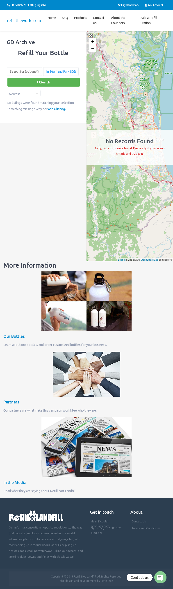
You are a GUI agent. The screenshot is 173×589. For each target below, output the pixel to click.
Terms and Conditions (146, 528)
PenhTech (107, 580)
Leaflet (121, 259)
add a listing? (57, 109)
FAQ (65, 18)
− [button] (92, 48)
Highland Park (130, 5)
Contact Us (98, 20)
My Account (156, 5)
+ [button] (92, 41)
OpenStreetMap (149, 259)
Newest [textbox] (14, 94)
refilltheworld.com (24, 20)
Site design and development (78, 580)
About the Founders (118, 20)
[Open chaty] (160, 577)
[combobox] (24, 93)
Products (80, 18)
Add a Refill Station (149, 20)
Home (52, 18)
